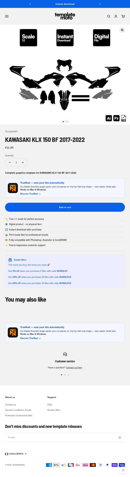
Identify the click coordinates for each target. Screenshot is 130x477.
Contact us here (74, 367)
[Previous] (29, 4)
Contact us (10, 404)
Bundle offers (54, 410)
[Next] (100, 4)
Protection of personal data (18, 415)
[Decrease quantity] (9, 162)
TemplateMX (11, 131)
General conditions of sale (18, 410)
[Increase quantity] (22, 162)
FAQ (49, 404)
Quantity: (9, 155)
